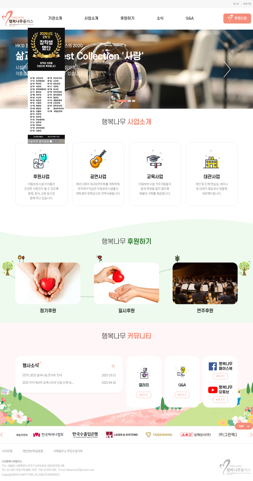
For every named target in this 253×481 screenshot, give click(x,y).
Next (227, 69)
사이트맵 (7, 451)
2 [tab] (129, 101)
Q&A (190, 18)
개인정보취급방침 (32, 451)
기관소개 (55, 18)
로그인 (236, 3)
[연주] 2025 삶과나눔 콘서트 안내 (42, 375)
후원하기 (127, 18)
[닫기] (62, 141)
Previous (25, 69)
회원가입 (247, 3)
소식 (160, 18)
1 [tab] (122, 101)
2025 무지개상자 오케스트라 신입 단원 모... (48, 382)
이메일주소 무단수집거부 (68, 451)
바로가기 (143, 395)
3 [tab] (133, 101)
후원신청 (240, 18)
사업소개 (91, 18)
